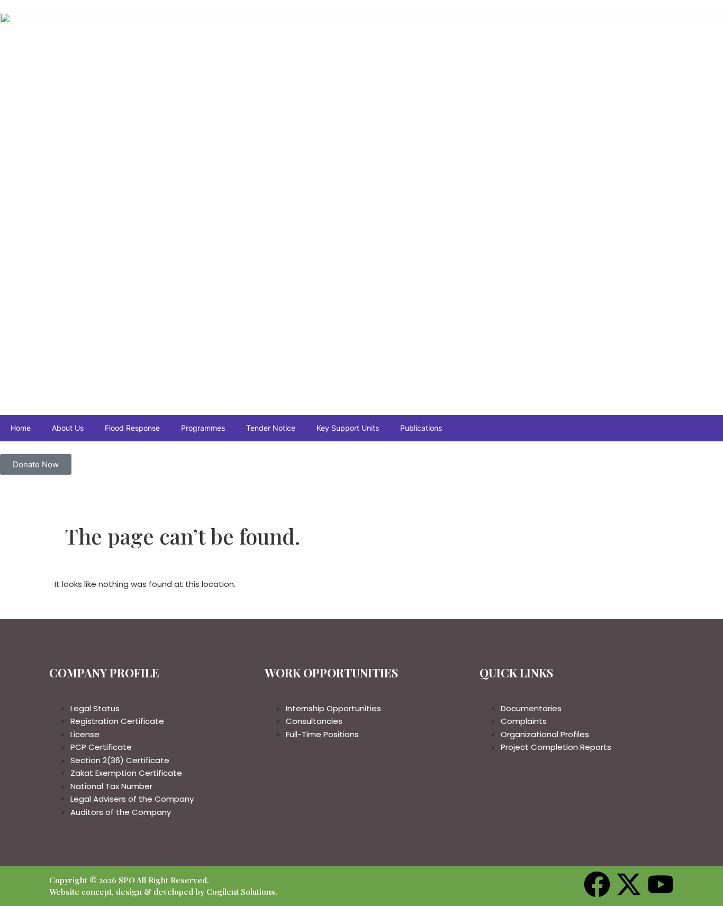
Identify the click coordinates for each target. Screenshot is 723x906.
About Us (68, 427)
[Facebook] (597, 884)
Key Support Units (348, 427)
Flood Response (132, 427)
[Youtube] (660, 884)
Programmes (203, 427)
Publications (421, 427)
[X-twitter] (629, 884)
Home (21, 427)
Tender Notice (270, 427)
